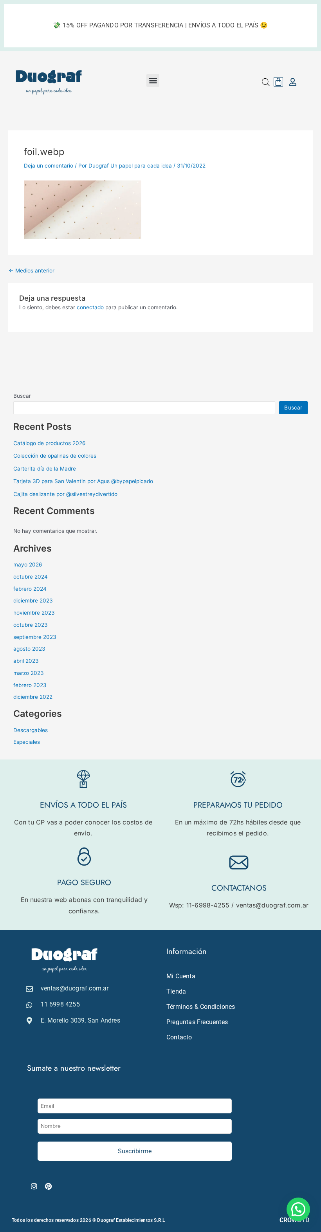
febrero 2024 (30, 589)
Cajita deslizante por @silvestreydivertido (65, 494)
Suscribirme (134, 1151)
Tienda (176, 991)
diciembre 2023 (33, 600)
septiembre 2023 (34, 637)
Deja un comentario (48, 165)
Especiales (26, 742)
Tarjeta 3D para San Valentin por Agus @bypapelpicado (83, 481)
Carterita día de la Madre (44, 468)
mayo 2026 (27, 564)
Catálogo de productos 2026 (49, 443)
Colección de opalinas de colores (54, 456)
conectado (90, 307)
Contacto (179, 1037)
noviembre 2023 (34, 613)
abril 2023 (26, 661)
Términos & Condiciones (200, 1006)
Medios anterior (31, 271)
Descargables (30, 730)
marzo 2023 (28, 673)
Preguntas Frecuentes (197, 1022)
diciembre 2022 (32, 697)
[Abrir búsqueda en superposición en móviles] (266, 82)
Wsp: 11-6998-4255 (199, 905)
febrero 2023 (30, 685)
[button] (152, 80)
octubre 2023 (30, 625)
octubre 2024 (30, 577)
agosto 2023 (29, 649)
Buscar (22, 396)
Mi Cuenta (180, 976)
